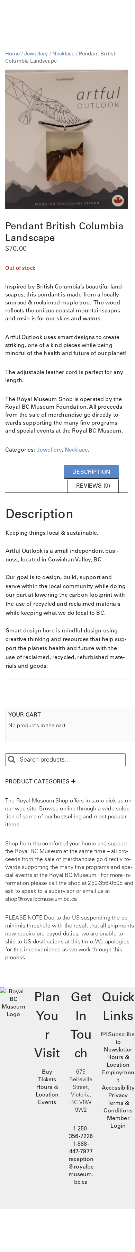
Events (47, 1102)
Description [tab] (91, 471)
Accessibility (118, 1087)
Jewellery (36, 53)
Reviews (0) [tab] (93, 485)
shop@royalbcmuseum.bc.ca (41, 898)
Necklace (63, 53)
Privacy (118, 1095)
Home (12, 53)
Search (11, 759)
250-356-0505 (105, 882)
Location (47, 1094)
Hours (44, 1086)
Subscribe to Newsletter (119, 1042)
